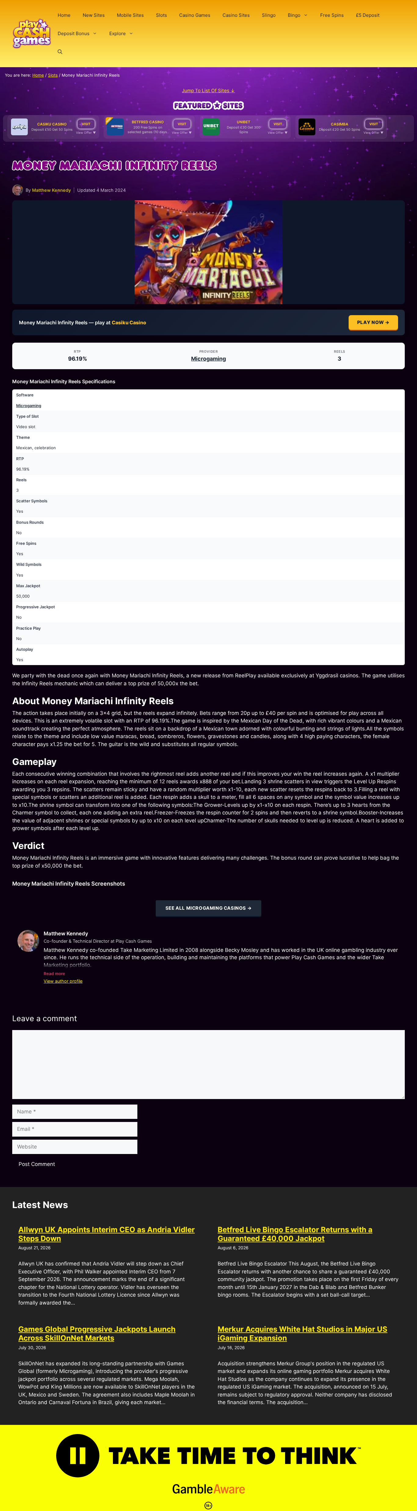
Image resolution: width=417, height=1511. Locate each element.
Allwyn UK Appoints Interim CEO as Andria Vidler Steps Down (106, 1234)
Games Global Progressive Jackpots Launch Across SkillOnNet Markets (97, 1333)
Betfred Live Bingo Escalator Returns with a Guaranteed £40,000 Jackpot (295, 1234)
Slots (161, 15)
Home (64, 15)
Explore (117, 33)
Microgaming (208, 358)
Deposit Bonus (73, 33)
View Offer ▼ (86, 132)
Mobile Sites (130, 15)
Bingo (294, 15)
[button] (60, 52)
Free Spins (332, 15)
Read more (54, 973)
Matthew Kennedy (51, 190)
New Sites (94, 15)
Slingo (269, 15)
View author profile (63, 981)
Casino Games (194, 15)
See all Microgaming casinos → (208, 908)
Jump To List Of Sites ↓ (208, 90)
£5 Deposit (367, 15)
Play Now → (373, 322)
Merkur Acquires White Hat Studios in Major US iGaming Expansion (302, 1333)
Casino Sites (236, 15)
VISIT (86, 124)
